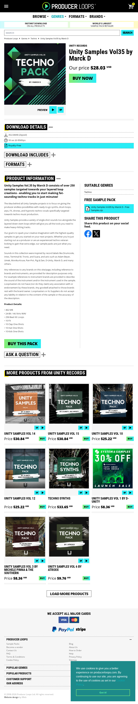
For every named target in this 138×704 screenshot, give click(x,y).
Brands (96, 16)
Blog (71, 643)
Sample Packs (12, 643)
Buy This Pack (22, 343)
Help (71, 653)
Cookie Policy (12, 660)
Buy (42, 438)
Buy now (83, 78)
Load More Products (69, 593)
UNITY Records (78, 45)
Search (127, 33)
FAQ (8, 653)
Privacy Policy (75, 656)
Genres (57, 16)
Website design (11, 697)
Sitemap (73, 660)
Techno (88, 192)
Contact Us (11, 650)
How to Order (75, 650)
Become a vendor (14, 647)
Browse (39, 16)
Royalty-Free (14, 145)
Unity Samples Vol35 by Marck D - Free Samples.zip (110, 208)
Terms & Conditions (15, 656)
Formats (76, 16)
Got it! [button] (103, 692)
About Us (73, 647)
